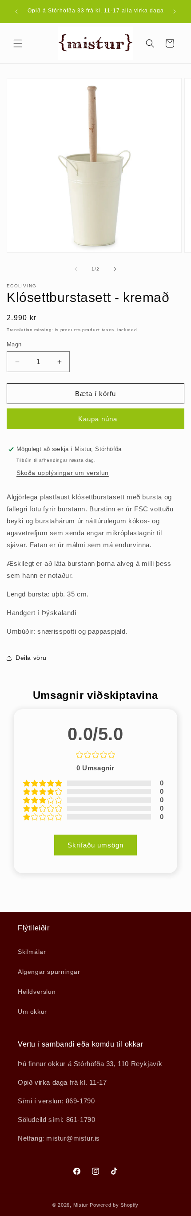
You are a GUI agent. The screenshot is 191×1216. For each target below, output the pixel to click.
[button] (18, 43)
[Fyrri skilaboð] (16, 11)
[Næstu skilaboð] (174, 11)
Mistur (80, 1205)
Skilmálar (32, 951)
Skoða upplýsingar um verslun (62, 472)
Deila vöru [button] (31, 657)
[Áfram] (115, 269)
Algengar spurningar (49, 971)
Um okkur (32, 1011)
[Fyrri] (76, 269)
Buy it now (95, 418)
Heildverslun (37, 991)
